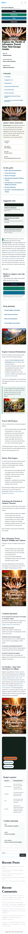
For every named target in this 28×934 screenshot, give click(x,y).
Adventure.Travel (18, 676)
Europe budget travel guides (12, 310)
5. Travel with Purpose (9, 89)
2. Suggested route (8, 79)
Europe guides (8, 762)
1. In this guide (7, 76)
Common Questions (10, 187)
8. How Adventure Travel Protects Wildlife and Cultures (13, 101)
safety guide (8, 633)
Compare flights (14, 288)
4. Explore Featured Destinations (11, 86)
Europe (14, 11)
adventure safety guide (11, 376)
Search (3, 852)
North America (14, 14)
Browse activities (14, 292)
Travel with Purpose (10, 173)
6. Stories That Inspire (9, 92)
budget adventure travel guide (15, 252)
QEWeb (21, 932)
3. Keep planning (8, 83)
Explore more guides (10, 758)
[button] (22, 3)
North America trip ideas (11, 314)
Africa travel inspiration (10, 318)
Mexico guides (8, 766)
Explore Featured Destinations (13, 170)
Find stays (14, 284)
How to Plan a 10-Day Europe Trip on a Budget (13, 881)
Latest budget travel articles (12, 323)
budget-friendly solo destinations (10, 624)
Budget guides (14, 21)
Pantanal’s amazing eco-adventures (13, 258)
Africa (14, 18)
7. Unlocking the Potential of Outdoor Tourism (12, 97)
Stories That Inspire (10, 175)
